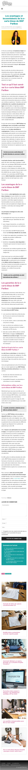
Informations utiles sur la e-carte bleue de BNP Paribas (14, 561)
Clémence (9, 497)
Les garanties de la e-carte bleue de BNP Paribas (13, 555)
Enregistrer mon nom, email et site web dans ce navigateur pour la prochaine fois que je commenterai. (13, 533)
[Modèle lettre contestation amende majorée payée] (14, 620)
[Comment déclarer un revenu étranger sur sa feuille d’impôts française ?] (14, 649)
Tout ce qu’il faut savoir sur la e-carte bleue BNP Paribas (14, 549)
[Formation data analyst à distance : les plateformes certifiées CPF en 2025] (14, 679)
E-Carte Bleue (8, 573)
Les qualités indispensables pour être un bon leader (13, 721)
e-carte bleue (17, 478)
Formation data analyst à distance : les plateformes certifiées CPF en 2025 (11, 692)
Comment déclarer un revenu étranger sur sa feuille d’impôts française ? (13, 662)
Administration (9, 26)
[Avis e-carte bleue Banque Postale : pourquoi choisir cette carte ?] (14, 738)
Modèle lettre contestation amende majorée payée (11, 633)
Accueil (2, 26)
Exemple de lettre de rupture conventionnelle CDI (12, 604)
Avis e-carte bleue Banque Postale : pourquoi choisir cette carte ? (14, 750)
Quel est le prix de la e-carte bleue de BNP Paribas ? (15, 558)
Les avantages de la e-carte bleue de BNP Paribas (14, 552)
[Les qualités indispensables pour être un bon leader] (14, 709)
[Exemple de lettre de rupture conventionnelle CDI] (14, 592)
